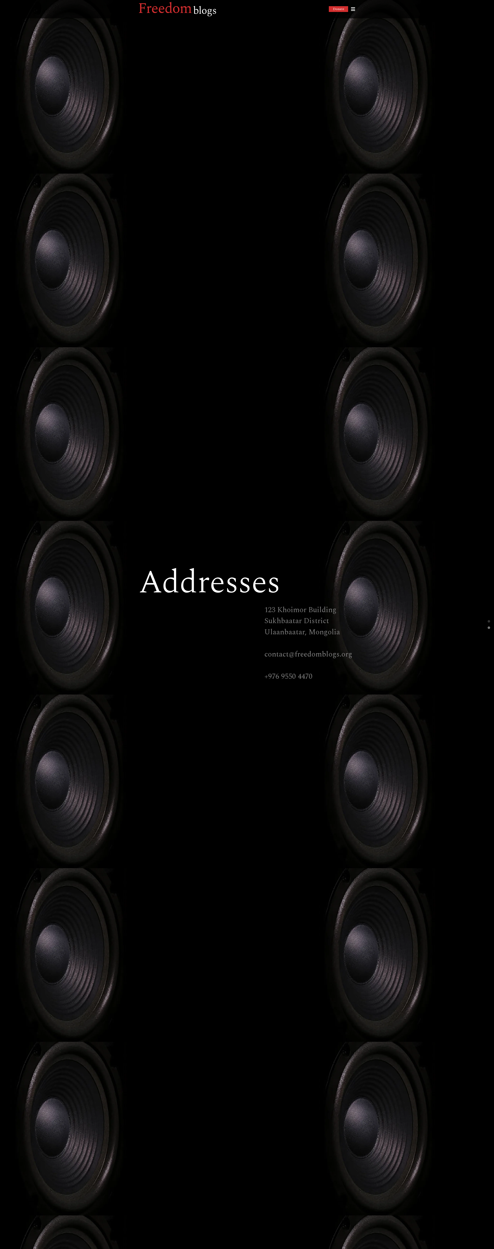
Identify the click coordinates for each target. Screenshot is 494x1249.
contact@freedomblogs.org (308, 654)
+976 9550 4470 (288, 676)
